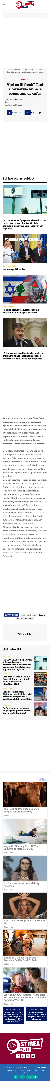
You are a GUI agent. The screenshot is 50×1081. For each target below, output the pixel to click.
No (22, 1077)
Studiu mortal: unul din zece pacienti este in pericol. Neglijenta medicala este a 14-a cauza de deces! (13, 1016)
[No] (46, 1072)
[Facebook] (18, 1056)
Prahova (6, 217)
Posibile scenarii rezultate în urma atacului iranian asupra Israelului (21, 311)
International (8, 306)
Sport (5, 674)
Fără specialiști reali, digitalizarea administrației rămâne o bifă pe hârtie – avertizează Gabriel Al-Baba (17, 695)
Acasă (9, 69)
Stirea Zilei (17, 99)
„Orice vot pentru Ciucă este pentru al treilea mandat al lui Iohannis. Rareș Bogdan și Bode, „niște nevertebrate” (23, 356)
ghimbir (19, 618)
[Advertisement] (25, 43)
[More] (40, 112)
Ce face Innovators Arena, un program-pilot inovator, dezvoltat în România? (17, 710)
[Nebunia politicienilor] (25, 248)
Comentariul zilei (9, 266)
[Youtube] (33, 1056)
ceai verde (32, 615)
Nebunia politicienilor (14, 269)
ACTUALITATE (8, 689)
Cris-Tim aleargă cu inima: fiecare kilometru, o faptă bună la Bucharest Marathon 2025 (16, 680)
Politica (6, 350)
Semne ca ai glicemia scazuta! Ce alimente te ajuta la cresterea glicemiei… (37, 1015)
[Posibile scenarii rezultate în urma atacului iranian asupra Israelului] (25, 289)
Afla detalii (32, 1077)
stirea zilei (29, 618)
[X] (28, 1056)
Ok (16, 1077)
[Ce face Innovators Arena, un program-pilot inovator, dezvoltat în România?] (40, 709)
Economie (7, 705)
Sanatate (24, 69)
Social (16, 69)
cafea (23, 615)
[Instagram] (23, 1056)
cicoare (41, 615)
